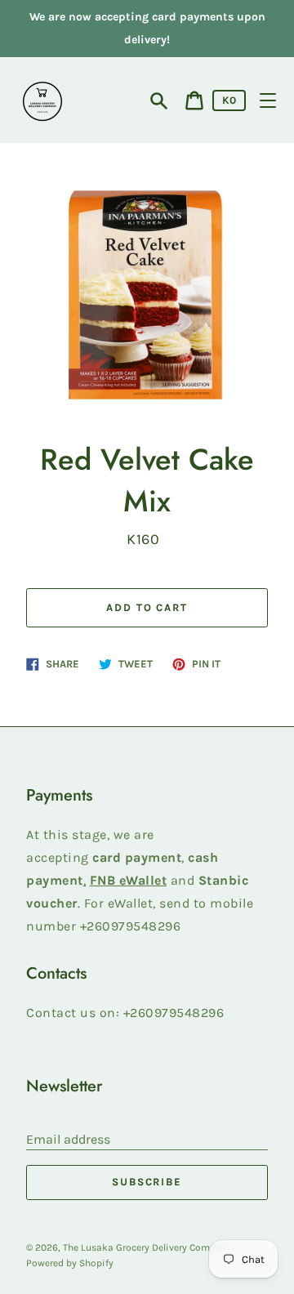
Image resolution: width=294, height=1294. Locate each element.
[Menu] (268, 100)
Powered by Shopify (70, 1263)
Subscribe (147, 1182)
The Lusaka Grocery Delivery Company (147, 1247)
